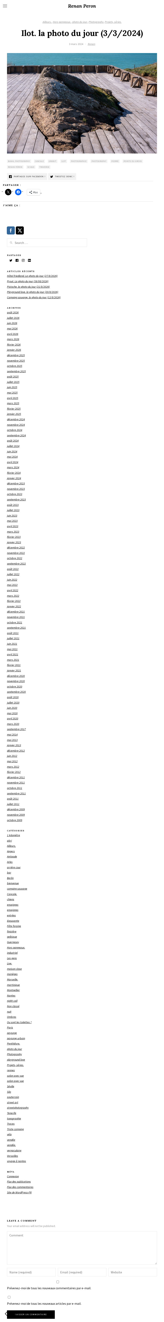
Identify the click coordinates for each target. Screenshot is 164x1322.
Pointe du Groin (133, 161)
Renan (91, 44)
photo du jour (79, 22)
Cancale (39, 161)
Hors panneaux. (62, 22)
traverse (44, 167)
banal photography (19, 161)
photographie (79, 161)
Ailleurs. (47, 22)
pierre (115, 161)
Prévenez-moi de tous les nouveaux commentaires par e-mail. (49, 1288)
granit (52, 161)
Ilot (63, 161)
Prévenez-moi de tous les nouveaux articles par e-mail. (44, 1304)
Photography (96, 22)
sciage (30, 167)
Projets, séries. (113, 22)
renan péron (15, 167)
